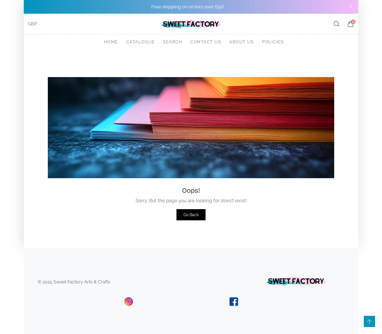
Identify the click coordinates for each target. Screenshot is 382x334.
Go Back (191, 215)
